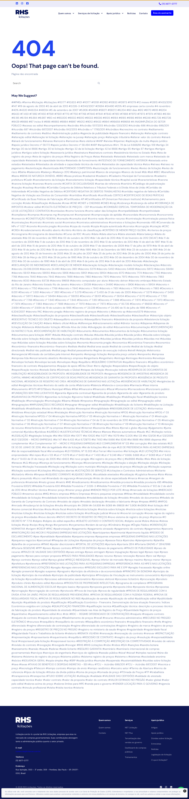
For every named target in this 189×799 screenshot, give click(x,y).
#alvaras (48, 141)
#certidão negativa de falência (139, 191)
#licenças (77, 463)
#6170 (147, 110)
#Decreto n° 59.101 (90, 296)
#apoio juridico (159, 141)
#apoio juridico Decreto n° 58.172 (30, 145)
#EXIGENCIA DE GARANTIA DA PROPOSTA (113, 377)
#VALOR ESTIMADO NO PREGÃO (126, 680)
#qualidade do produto (36, 602)
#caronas (38, 183)
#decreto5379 (134, 311)
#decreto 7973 (118, 276)
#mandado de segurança (60, 478)
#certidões (75, 195)
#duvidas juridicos (132, 338)
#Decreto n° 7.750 (156, 296)
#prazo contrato (61, 548)
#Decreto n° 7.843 (65, 300)
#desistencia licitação (156, 319)
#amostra (59, 141)
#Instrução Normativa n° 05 (145, 420)
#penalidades (63, 536)
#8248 (147, 117)
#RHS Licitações (93, 645)
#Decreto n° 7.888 (108, 300)
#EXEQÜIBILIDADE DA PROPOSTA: (46, 373)
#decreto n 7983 (149, 288)
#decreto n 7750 (27, 288)
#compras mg (48, 214)
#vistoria (78, 687)
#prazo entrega (75, 552)
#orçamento (60, 525)
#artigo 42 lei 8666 (106, 148)
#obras (154, 521)
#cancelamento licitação (80, 180)
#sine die (162, 652)
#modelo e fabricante (117, 501)
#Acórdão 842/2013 (65, 129)
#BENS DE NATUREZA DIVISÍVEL (37, 176)
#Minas (128, 494)
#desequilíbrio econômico (68, 319)
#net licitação (155, 505)
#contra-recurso (115, 218)
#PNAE (45, 544)
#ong (41, 525)
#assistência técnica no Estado (132, 152)
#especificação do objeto (143, 366)
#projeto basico (66, 587)
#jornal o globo (128, 428)
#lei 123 (137, 435)
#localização (127, 474)
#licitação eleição (148, 463)
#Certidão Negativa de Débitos (45, 191)
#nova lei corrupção (132, 513)
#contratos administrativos (92, 222)
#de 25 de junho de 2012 (107, 253)
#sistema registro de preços (97, 656)
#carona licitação (21, 183)
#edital (82, 346)
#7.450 (24, 114)
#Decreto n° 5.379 (70, 292)
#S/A (124, 645)
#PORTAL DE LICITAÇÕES (90, 544)
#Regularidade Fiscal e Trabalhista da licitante (37, 633)
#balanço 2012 (60, 172)
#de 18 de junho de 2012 (32, 249)
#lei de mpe (109, 447)
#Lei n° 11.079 (61, 455)
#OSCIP (41, 528)
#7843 (108, 114)
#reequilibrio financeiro (140, 621)
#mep (125, 490)
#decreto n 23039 (80, 284)
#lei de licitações (92, 447)
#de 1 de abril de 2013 (103, 238)
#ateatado (107, 156)
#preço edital (39, 559)
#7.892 (33, 114)
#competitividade (149, 211)
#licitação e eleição (125, 463)
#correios (128, 226)
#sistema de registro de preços (41, 656)
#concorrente (165, 214)
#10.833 (71, 102)
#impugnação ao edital (123, 400)
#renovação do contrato (128, 633)
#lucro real (39, 478)
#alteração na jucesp (71, 137)
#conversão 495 (146, 222)
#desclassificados (120, 315)
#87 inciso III (36, 121)
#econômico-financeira (25, 346)
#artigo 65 (124, 148)
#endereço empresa (71, 358)
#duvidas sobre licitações (61, 342)
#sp (66, 660)
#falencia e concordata (115, 385)
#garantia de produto (103, 393)
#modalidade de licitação (26, 497)
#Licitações (44, 470)
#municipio (70, 505)
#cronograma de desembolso (45, 234)
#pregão (56, 567)
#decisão (136, 261)
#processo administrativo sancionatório (67, 579)
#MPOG (162, 501)
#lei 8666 (132, 439)
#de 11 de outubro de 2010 (49, 242)
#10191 (95, 102)
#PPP (39, 548)
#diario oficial (61, 323)
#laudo (141, 431)
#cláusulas (55, 203)
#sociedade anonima (153, 656)
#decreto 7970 (100, 276)
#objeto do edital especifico (59, 521)
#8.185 (15, 117)
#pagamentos (152, 528)
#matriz (60, 482)
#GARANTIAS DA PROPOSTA (27, 397)
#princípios (88, 575)
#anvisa (108, 141)
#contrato (36, 222)
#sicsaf (130, 652)
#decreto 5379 (87, 269)
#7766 (82, 114)
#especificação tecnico (25, 369)
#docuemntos (121, 327)
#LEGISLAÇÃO (19, 435)
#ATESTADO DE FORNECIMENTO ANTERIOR (123, 160)
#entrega (119, 358)
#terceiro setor (120, 668)
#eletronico (153, 350)
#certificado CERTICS (110, 195)
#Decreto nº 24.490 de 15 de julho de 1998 (120, 307)
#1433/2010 (165, 102)
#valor (38, 680)
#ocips (33, 525)
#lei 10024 (64, 435)
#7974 (149, 114)
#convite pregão (47, 226)
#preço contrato (21, 559)
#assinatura (81, 152)
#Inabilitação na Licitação (158, 404)
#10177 (87, 102)
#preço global (56, 559)
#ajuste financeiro (119, 133)
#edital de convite (119, 346)
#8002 (72, 117)
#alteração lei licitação (45, 137)
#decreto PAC (34, 311)
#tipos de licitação (35, 672)
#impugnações (20, 404)
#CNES (105, 203)
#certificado (90, 195)
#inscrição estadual (35, 412)
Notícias (131, 13)
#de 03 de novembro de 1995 (40, 238)
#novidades (30, 517)
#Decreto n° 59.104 (113, 296)
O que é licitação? (159, 760)
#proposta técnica (143, 587)
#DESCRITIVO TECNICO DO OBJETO (32, 319)
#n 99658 (119, 505)
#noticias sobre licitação (69, 513)
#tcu (91, 664)
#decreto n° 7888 (53, 304)
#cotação (155, 226)
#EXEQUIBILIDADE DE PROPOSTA (84, 373)
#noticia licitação (87, 509)
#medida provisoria (121, 482)
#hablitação (18, 400)
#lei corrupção (138, 443)
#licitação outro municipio (80, 466)
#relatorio (71, 633)
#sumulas (99, 660)
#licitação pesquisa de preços (113, 466)
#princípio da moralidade (36, 575)
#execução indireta (116, 369)
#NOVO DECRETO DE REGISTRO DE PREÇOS (81, 517)
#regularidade (135, 629)
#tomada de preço (108, 672)
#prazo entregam (95, 552)
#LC (148, 431)
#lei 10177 (76, 435)
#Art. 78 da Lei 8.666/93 (127, 145)
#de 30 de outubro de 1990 (33, 261)
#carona (163, 180)
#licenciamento (92, 463)
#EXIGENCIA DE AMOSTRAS (133, 373)
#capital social (128, 180)
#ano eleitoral (87, 141)
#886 (47, 121)
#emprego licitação (95, 354)
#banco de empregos (108, 172)
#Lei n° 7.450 (93, 455)
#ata (153, 152)
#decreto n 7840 (68, 288)
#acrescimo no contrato (133, 129)
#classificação (39, 203)
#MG (46, 494)
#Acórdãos (112, 129)
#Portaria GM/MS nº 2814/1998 (152, 544)
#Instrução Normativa (81, 412)
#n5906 (142, 505)
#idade (75, 400)
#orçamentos (77, 525)
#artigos (149, 148)
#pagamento (79, 528)
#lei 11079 (113, 435)
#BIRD (59, 176)
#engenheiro (106, 358)
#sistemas (134, 656)
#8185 (122, 117)
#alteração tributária (117, 137)
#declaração (150, 261)
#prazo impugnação (117, 552)
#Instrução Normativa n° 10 (144, 424)
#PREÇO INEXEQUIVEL (78, 559)
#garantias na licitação (58, 397)
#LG (25, 463)
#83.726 (156, 117)
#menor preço (56, 490)
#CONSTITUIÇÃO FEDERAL (41, 218)
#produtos (57, 583)
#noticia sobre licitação (111, 509)
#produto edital (41, 583)
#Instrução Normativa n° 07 (47, 424)
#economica (119, 342)
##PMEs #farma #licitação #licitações (34, 102)
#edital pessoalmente (80, 350)
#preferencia (33, 563)
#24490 (109, 106)
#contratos (69, 222)
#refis (157, 621)
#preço (161, 556)
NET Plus (129, 733)
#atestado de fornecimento (81, 160)
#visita (51, 687)
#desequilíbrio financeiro (98, 319)
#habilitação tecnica (155, 397)
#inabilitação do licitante (128, 404)
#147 (14, 106)
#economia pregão (100, 342)
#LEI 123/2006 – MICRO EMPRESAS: (31, 439)
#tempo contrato (56, 668)
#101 (79, 102)
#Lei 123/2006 (164, 435)
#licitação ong (56, 466)
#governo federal (82, 397)
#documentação (140, 327)
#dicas (73, 323)
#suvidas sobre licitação (157, 660)
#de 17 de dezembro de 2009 (107, 245)
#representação (20, 637)
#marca (132, 478)
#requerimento (59, 637)
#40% (15, 110)
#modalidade (141, 494)
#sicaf (122, 652)
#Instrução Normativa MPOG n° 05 (72, 416)
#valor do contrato (96, 680)
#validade (96, 676)
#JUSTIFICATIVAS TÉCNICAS (76, 431)
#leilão (140, 459)
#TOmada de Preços (132, 672)
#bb (144, 172)
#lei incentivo (115, 451)
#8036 (98, 117)
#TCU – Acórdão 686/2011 (109, 664)
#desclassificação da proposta (51, 315)
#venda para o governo (98, 683)
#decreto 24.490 (50, 269)
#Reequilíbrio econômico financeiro (105, 621)
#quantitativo (19, 614)
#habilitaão (99, 397)
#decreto (165, 265)
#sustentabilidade (131, 660)
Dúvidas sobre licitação (161, 738)
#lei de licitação (72, 447)
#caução (16, 187)
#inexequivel (83, 408)
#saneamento (19, 649)
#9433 (97, 121)
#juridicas (40, 431)
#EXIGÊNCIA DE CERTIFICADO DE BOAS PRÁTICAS (59, 377)
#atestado (120, 156)
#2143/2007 (88, 106)
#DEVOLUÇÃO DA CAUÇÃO (27, 323)
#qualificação (59, 602)
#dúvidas (44, 338)
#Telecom (39, 668)
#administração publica (66, 133)
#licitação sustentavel (24, 470)
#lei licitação (130, 451)
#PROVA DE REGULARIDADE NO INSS (60, 598)
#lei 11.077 (101, 435)
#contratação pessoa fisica (158, 218)
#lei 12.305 (126, 435)
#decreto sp (118, 311)
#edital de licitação (142, 346)
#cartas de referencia (107, 183)
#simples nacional (146, 652)
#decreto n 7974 (129, 288)
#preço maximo (133, 559)
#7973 (141, 114)
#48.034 (33, 110)
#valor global (153, 680)
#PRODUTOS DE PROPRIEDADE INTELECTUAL (89, 583)
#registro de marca (139, 625)
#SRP (72, 660)
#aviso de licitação (150, 168)
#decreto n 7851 (108, 288)
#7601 (58, 114)
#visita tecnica (64, 687)
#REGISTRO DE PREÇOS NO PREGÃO (56, 629)
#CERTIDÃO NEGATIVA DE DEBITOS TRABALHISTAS (92, 191)
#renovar (149, 633)
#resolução (143, 637)
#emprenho (144, 354)
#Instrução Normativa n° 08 (80, 424)
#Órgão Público (140, 525)
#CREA (15, 230)
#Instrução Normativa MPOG (111, 412)
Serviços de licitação (88, 13)
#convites (63, 226)
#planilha (158, 540)
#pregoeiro (63, 571)
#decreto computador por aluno (89, 280)
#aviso (134, 168)
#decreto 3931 (68, 269)
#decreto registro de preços (79, 311)
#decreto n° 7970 (74, 304)
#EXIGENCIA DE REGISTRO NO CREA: (45, 381)
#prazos (140, 556)
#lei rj (120, 459)
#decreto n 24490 (102, 284)
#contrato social (52, 222)
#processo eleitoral (102, 579)
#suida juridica (84, 660)
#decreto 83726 (39, 280)
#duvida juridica (113, 335)
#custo (86, 234)
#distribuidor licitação (47, 327)
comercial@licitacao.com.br (28, 751)
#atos (146, 164)
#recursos (33, 621)
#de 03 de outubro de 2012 (74, 238)
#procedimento (34, 579)
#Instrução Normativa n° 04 (47, 420)
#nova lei (114, 513)
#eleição (141, 350)
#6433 (15, 114)
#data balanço (145, 234)
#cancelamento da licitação (49, 180)
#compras (33, 214)
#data (95, 234)
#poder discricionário (62, 544)
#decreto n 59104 (144, 284)
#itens (115, 428)
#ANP (99, 141)
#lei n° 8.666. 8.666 (128, 455)
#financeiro (99, 389)
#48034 (43, 110)
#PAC (49, 528)
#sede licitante (68, 649)
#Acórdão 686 (137, 125)
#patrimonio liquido (137, 532)
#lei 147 (57, 439)
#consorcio (18, 218)
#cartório (126, 183)
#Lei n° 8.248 (108, 455)
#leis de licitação (160, 459)
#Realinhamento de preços (77, 618)
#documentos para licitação (27, 335)
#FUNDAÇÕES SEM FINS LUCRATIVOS (32, 393)
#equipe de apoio (67, 366)
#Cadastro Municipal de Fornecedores (131, 176)
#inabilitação (106, 404)
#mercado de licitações (144, 490)
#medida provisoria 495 (147, 482)
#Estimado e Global (68, 369)
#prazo (47, 548)
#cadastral (88, 176)
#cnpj (113, 203)
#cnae (65, 203)
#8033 (89, 117)
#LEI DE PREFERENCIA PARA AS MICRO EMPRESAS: (145, 447)
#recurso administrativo (128, 618)
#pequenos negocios (23, 540)
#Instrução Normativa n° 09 (112, 424)
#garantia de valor (127, 393)
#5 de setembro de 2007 (63, 110)
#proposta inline (122, 587)
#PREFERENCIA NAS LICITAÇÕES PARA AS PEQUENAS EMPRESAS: (78, 563)
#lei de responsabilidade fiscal (28, 451)
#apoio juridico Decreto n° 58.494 (70, 145)
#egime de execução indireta (110, 350)
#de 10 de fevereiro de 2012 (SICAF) (137, 238)
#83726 (166, 117)
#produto (161, 579)
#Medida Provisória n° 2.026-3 (78, 486)
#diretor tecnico (130, 323)
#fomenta (121, 389)
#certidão (40, 187)
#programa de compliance (131, 583)
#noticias (160, 509)
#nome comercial (21, 509)
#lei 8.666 (109, 439)
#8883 (55, 121)
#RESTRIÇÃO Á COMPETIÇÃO (93, 641)
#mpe (134, 501)
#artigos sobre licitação (36, 152)
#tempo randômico (98, 668)
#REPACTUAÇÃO (164, 633)
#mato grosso (47, 482)
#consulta (62, 218)
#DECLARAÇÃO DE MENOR (66, 265)
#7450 (42, 114)
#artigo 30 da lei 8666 (24, 148)
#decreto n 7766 (48, 288)
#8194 (138, 117)
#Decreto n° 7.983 (31, 304)
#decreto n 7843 (89, 288)
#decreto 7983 (155, 276)
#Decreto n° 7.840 (43, 300)
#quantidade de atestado (57, 610)
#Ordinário (114, 525)
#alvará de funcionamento (26, 141)
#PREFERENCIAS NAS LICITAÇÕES (30, 567)
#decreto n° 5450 (163, 292)
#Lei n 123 (47, 455)
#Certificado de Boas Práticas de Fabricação (37, 199)
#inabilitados (33, 408)
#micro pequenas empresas (107, 494)
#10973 (122, 102)
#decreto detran (118, 280)
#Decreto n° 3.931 (28, 292)
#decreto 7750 (151, 273)
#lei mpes (35, 455)
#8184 (114, 117)
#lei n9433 (62, 459)
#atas (96, 156)
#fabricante (83, 385)
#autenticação (33, 168)
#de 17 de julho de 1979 (138, 245)
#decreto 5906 (59, 273)
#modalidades (77, 497)
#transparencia (20, 676)
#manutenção (84, 478)
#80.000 (62, 117)
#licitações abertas (63, 470)
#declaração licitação (95, 265)
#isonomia (99, 428)
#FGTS (33, 389)
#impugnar (71, 404)
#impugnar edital (88, 404)
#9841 (105, 121)
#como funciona (74, 211)
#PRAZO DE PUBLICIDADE (138, 548)
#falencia (95, 385)
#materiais (31, 482)
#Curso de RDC (72, 234)
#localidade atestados (106, 474)
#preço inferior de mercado (107, 559)
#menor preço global (77, 490)
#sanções (133, 645)
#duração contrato (72, 335)
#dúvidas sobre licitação (31, 342)
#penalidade (47, 536)
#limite (29, 474)
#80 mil (51, 117)
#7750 (74, 114)
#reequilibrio (47, 621)
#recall (98, 618)
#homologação (35, 400)
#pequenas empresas (107, 536)
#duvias (88, 335)
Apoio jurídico (113, 13)
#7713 (65, 114)
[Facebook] (161, 787)
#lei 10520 (89, 435)
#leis (147, 459)
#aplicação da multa (137, 141)
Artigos (154, 727)
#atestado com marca (140, 156)
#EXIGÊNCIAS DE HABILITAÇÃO (138, 381)
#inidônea (17, 412)
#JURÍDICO (53, 431)
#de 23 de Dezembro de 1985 (109, 249)
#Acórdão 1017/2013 (91, 125)
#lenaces (16, 463)
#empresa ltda (20, 358)
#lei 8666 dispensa (150, 439)
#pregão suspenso (45, 571)
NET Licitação (131, 727)
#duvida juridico (133, 335)
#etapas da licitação (92, 369)
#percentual (44, 540)
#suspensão (113, 660)
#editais (72, 346)
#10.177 (61, 102)
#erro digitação (103, 366)
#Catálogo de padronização (149, 183)
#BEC (157, 172)
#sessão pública (108, 652)
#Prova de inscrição (85, 590)
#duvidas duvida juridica (65, 338)
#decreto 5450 (105, 269)
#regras (121, 629)
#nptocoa (156, 517)
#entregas (132, 358)
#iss (108, 428)
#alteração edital (21, 137)
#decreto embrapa (140, 280)
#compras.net (65, 214)
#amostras (72, 141)
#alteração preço (94, 137)
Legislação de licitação (161, 754)
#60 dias (131, 110)
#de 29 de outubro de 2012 (93, 257)
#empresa (158, 354)
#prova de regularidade (111, 590)
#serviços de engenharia (57, 652)
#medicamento (81, 482)
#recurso (108, 618)
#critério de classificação (87, 230)
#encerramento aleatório (44, 358)
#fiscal (110, 389)
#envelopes (64, 362)
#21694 (99, 106)
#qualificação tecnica (98, 606)
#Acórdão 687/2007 (41, 129)
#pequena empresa (83, 536)
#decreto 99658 (59, 280)
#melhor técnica (37, 490)
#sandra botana (149, 645)
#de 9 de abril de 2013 (118, 261)
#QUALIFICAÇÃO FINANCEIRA (69, 606)
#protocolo (67, 590)
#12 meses (143, 102)
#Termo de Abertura (141, 668)
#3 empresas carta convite (138, 106)
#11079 (132, 102)
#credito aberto (51, 230)
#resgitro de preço (125, 637)
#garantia (60, 393)
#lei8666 (130, 459)
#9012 (89, 121)
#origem (31, 528)
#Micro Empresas (80, 494)
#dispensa (146, 323)
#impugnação (102, 400)
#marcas (143, 478)
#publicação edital (145, 598)
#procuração (147, 579)
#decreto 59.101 (20, 273)
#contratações (20, 222)
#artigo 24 (162, 145)
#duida (56, 335)
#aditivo (46, 133)
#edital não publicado (38, 350)
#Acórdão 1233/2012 (116, 125)
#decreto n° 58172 (22, 296)
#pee (36, 536)
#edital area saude (98, 346)
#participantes (101, 532)
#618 (155, 110)
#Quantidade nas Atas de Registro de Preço (97, 610)
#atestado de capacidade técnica (45, 160)
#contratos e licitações (122, 222)
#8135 (106, 117)
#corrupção (142, 226)
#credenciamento (30, 230)
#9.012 (81, 121)
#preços (166, 559)
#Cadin (28, 180)
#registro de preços (23, 629)
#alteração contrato (156, 133)
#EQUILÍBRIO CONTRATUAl (106, 362)
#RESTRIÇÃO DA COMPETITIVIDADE (131, 641)
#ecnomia (83, 342)
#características (147, 180)
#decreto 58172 (144, 269)
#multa (59, 505)
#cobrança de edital (142, 203)
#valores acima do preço (38, 683)
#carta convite (53, 183)
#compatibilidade (128, 211)
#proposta (82, 587)
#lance (97, 431)
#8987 (72, 121)
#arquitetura (105, 145)
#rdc (66, 614)
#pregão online (161, 567)
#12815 (154, 102)
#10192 (104, 102)
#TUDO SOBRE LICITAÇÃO (61, 676)
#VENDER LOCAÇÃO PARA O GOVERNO (135, 683)
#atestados (28, 164)
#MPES (153, 501)
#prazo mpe (152, 552)
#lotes (168, 474)
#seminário (109, 649)
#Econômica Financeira (141, 342)
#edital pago (59, 350)
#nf (166, 505)
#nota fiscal (59, 509)
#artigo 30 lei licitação (51, 148)
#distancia (28, 327)
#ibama (66, 400)
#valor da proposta (73, 680)
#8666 (24, 121)
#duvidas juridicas (110, 338)
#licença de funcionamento (55, 463)
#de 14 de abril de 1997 (146, 242)
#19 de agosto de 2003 (31, 106)
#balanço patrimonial (82, 172)
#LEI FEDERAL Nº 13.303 (78, 451)
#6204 (163, 110)
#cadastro (102, 176)
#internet (86, 428)
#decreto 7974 (137, 276)
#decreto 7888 (64, 276)
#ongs (49, 525)
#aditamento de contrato (26, 133)
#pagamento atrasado (100, 528)
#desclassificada (79, 315)
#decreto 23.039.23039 (25, 269)
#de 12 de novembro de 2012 (82, 242)
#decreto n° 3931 (49, 292)
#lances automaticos (124, 431)
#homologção (53, 400)
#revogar (70, 645)
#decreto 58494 (164, 269)
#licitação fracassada (34, 466)
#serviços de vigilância (85, 652)
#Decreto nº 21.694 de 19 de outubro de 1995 (45, 307)
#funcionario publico (157, 389)
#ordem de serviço (96, 525)
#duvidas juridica (89, 338)
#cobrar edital (32, 207)
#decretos (150, 311)
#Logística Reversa (146, 474)
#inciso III (47, 408)
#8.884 (33, 117)
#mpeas (143, 501)
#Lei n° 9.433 (163, 455)
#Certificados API (74, 199)
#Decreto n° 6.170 (135, 296)
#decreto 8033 (20, 280)
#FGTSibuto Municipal (50, 389)
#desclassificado (99, 315)
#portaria (110, 544)
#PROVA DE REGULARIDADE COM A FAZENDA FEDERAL (121, 594)
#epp (74, 362)
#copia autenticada (111, 226)
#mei (24, 490)
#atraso (155, 164)
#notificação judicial (96, 513)
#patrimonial (117, 532)
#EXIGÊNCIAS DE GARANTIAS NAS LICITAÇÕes (93, 381)
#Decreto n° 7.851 (87, 300)
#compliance (19, 214)
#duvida (99, 335)
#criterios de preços (159, 230)
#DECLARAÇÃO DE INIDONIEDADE (30, 265)
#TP (146, 672)
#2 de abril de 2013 (57, 106)
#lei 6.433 (68, 439)
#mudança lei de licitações (38, 505)
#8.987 (42, 117)
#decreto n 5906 (124, 284)
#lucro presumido (21, 478)
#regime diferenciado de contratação (48, 625)
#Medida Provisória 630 (46, 486)
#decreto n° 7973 (95, 304)
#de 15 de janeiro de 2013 (41, 245)
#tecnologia (26, 668)
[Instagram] (166, 787)
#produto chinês (21, 583)
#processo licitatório (127, 579)
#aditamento (156, 129)
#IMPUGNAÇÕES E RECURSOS (46, 404)
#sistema (16, 656)
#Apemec (119, 141)
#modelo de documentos (144, 497)
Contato (143, 13)
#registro (121, 625)
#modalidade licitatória (55, 497)
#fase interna (150, 385)
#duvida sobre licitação (25, 338)
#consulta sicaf (78, 218)
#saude (43, 649)
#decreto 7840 (27, 276)
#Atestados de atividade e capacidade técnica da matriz (68, 164)
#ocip (25, 525)
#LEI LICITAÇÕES (148, 451)
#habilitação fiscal (132, 397)
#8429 (15, 121)
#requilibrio (75, 637)
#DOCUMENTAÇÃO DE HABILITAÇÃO (55, 331)
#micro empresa (59, 494)
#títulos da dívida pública (60, 672)
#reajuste (135, 614)
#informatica (155, 408)
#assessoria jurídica (61, 152)
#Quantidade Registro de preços (142, 610)
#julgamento (155, 428)
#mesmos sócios (32, 494)
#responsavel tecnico (63, 641)
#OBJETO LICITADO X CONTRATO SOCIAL (100, 521)
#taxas (23, 664)
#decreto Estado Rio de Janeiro (50, 284)
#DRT (48, 335)
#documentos (100, 331)
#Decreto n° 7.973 (152, 300)
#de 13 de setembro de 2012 (116, 242)
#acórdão (73, 125)
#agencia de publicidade (94, 133)
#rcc (59, 614)
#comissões (57, 211)
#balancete (33, 172)
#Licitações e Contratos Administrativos (130, 470)
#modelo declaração (92, 501)
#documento (84, 331)
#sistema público (70, 656)
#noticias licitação (44, 513)
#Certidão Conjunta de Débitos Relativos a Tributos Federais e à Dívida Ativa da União (96, 187)
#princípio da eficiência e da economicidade (96, 571)
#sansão (33, 649)
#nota (47, 509)
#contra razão (96, 218)
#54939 (93, 110)
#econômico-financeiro (53, 346)
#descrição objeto (160, 315)
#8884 (64, 121)
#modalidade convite (161, 494)
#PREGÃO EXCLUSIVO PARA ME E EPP (106, 567)
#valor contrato (52, 680)
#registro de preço (162, 625)
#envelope (158, 358)
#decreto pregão (53, 311)
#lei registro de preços (103, 459)
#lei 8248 (121, 439)
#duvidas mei (151, 338)
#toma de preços (86, 672)
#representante (40, 637)
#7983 (158, 114)
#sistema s (121, 656)
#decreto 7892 (82, 276)
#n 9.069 (107, 505)
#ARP (93, 145)
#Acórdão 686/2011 (157, 125)
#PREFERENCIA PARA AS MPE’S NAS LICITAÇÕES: (143, 563)
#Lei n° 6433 (77, 455)
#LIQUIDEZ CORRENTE (58, 474)
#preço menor (152, 559)
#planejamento (144, 540)
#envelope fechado (22, 362)
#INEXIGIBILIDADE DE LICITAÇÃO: (128, 408)
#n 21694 (83, 505)
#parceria (167, 528)
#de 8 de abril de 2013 (63, 261)
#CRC (165, 226)
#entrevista (145, 358)
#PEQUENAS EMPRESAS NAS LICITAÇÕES (144, 536)
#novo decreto (47, 517)
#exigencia (110, 373)
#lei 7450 (97, 439)
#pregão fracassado (140, 567)
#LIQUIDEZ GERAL (82, 474)
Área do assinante (162, 13)
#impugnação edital (149, 400)
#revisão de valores (163, 641)
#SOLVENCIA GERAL (33, 660)
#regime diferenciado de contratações (93, 625)
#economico (162, 342)
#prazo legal (137, 552)
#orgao (126, 525)
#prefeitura (18, 563)
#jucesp (142, 428)
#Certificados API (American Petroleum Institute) (113, 199)
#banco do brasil (131, 172)
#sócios (16, 660)
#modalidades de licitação (102, 497)
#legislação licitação (40, 435)
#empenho (77, 354)
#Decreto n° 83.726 (118, 304)
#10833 (112, 102)
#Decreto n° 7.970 (130, 300)
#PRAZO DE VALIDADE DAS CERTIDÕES (43, 552)
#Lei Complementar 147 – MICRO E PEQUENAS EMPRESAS (62, 443)
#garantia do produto (151, 393)
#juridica (29, 431)
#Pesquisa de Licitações (65, 540)
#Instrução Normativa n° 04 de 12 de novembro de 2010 (96, 420)
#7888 (124, 114)
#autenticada (51, 168)
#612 (140, 110)
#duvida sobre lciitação (156, 335)
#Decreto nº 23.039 (83, 307)
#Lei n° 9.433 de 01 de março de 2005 (33, 459)
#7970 (133, 114)
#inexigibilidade (100, 408)
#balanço (46, 172)
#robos (116, 645)
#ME (68, 482)
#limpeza (39, 474)
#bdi (150, 172)
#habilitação (113, 397)
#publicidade (164, 598)
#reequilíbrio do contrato (70, 621)
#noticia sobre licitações (140, 509)
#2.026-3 (74, 106)
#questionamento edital (42, 614)
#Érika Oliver (85, 366)
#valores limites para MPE (69, 683)
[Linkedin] (171, 787)
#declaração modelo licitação (125, 265)
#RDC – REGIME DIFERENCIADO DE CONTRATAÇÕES (99, 614)
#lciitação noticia (161, 431)
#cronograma (19, 234)
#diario (48, 323)
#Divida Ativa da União (74, 327)
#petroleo (128, 540)
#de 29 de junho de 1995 (62, 257)
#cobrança (123, 203)
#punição (17, 602)
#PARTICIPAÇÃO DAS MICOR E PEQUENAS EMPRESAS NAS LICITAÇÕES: (51, 532)
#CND (73, 203)
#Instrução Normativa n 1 (107, 416)
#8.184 (166, 114)
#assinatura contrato (101, 152)
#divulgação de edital (100, 327)
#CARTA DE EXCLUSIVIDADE (78, 183)
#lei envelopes (55, 451)
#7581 (50, 114)
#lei (55, 435)
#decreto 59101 (78, 273)
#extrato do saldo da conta (59, 385)
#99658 (125, 121)
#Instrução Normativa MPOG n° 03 (149, 412)
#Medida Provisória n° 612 (111, 486)
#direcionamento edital (106, 323)
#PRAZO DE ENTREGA (84, 548)
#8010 (80, 117)
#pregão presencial (22, 571)
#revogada (58, 645)
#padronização (62, 528)
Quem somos (64, 13)
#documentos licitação (154, 331)
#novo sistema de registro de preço (128, 517)
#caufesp (28, 187)
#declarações (152, 265)
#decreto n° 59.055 (67, 296)
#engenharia (91, 358)
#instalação (61, 412)
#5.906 (83, 110)
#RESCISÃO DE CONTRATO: (98, 637)
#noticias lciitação (22, 513)
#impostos (86, 400)
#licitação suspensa (159, 466)
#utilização (83, 676)
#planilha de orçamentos (25, 544)
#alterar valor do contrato (145, 137)
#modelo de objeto (68, 501)
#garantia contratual (79, 393)
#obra (145, 521)
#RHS (80, 645)
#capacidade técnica (107, 180)
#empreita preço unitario (122, 354)
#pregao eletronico (72, 567)
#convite (31, 226)
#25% (118, 106)
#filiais (67, 389)
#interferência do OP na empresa (44, 428)
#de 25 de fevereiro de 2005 (46, 253)
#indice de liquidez (64, 408)
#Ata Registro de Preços (78, 156)
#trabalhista (157, 672)
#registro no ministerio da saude (97, 629)
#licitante (159, 470)
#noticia (71, 509)
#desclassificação (21, 315)
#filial (75, 389)
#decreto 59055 (40, 273)
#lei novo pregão (79, 459)
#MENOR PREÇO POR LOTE (106, 490)
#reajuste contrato (153, 614)
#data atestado (127, 234)
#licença (33, 463)
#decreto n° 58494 (44, 296)
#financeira (85, 389)
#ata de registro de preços (48, 156)
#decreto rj (103, 311)
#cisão (27, 203)
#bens (15, 176)
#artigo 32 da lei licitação (80, 148)
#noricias (38, 509)
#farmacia (136, 385)
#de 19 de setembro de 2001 (62, 249)
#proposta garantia (101, 587)
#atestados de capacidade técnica (122, 164)
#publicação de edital (121, 598)
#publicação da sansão (94, 598)
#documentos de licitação (124, 331)
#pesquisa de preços (92, 540)
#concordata (130, 214)
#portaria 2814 (125, 544)
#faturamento (19, 389)
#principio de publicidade (66, 575)
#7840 (91, 114)
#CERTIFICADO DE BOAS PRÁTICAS (144, 195)
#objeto (37, 521)
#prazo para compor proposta (43, 556)
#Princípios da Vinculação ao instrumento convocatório (128, 575)
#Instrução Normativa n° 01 (138, 416)
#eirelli (131, 350)
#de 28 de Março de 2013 (32, 257)
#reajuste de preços (49, 618)
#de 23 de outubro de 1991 (142, 249)
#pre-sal (151, 556)
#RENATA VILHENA (88, 633)
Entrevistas (156, 744)
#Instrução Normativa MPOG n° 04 (31, 416)
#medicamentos (99, 482)
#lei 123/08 (149, 435)
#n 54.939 (95, 505)
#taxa (14, 664)
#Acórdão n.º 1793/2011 (91, 129)
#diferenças (85, 323)
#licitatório (17, 474)
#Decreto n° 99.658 (141, 304)
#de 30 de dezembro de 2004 (127, 257)
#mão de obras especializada (110, 478)
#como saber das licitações (101, 211)
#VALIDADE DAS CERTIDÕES (118, 676)
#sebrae (54, 649)
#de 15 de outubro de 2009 (73, 245)
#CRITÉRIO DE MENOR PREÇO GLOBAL (124, 230)
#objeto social (133, 521)
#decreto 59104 (97, 273)
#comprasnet (82, 214)
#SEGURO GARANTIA (89, 649)
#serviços (36, 652)
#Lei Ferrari (100, 451)
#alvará (165, 137)
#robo (107, 645)
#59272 (112, 110)
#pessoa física (113, 540)
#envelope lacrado (45, 362)
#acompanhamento (55, 125)
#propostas (162, 587)
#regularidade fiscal (155, 629)
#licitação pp (139, 466)
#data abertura (108, 234)
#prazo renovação (124, 556)
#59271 (103, 110)
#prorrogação (19, 590)
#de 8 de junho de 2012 (90, 261)
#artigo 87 (137, 148)
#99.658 (115, 121)
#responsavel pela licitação (34, 641)
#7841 (99, 114)
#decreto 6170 (115, 273)
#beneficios (168, 172)
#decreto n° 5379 (142, 292)
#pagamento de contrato (129, 528)
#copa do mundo (80, 226)
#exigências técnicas (31, 385)
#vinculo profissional (34, 687)
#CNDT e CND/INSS (89, 203)
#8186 (130, 117)
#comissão (96, 207)
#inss (50, 412)
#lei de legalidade (52, 447)
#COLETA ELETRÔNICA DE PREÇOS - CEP (65, 207)
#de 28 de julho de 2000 (136, 253)
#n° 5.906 (131, 505)
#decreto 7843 (45, 276)
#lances (106, 431)
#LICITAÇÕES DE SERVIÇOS (90, 470)
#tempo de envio (77, 668)
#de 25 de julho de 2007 (78, 253)
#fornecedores (136, 389)
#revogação (44, 645)
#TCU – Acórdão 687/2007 (141, 664)
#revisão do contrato (23, 645)
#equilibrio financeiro (135, 362)
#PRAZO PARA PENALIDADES (78, 556)
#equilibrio (84, 362)
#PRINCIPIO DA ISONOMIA (137, 571)
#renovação (106, 633)
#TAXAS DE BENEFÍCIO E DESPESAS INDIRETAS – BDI (57, 664)
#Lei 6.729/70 (83, 439)
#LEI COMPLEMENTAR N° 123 (112, 443)
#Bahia (22, 172)
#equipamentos (47, 366)
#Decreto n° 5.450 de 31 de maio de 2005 (106, 292)
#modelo (123, 497)
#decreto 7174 (133, 273)
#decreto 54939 (124, 269)
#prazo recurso (104, 556)
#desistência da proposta (128, 319)
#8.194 (24, 117)
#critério (66, 230)
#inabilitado (18, 408)
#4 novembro (162, 106)
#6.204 (121, 110)
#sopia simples (54, 660)
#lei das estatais (157, 443)
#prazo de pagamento (110, 548)
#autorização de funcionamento (111, 168)
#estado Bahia (47, 369)
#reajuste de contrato (24, 618)
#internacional (72, 428)
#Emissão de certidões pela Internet (49, 354)
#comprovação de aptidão (106, 214)
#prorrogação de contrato (44, 590)
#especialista (120, 366)
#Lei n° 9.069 (147, 455)
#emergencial (19, 354)
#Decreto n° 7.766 (21, 300)
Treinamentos (131, 757)
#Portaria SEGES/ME (23, 548)
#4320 (23, 110)
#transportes (38, 676)
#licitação (108, 463)
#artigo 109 (148, 145)
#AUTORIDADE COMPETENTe (75, 168)
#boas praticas (73, 176)
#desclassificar (140, 315)
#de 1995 (85, 249)
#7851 (115, 114)
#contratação (133, 218)
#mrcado (16, 505)
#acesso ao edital (32, 125)
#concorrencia (147, 214)
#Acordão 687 (20, 129)
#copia (95, 226)
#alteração (137, 133)
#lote (161, 474)
